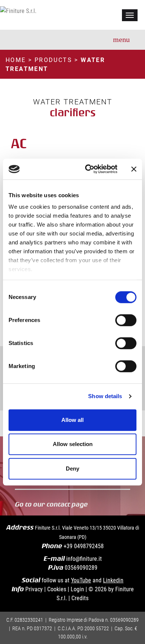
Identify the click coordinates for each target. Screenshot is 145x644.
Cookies (56, 589)
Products (53, 60)
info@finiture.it (84, 558)
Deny (72, 468)
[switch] (125, 320)
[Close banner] (133, 169)
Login (77, 589)
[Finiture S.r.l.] (18, 10)
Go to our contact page (53, 504)
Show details (105, 396)
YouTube (81, 580)
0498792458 (89, 546)
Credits (79, 598)
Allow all (72, 420)
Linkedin (113, 580)
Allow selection (73, 444)
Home (16, 60)
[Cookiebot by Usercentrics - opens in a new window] (87, 169)
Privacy (34, 589)
